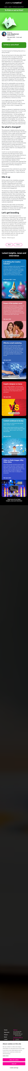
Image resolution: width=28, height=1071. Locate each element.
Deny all (14, 1063)
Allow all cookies (14, 1060)
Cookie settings (14, 1067)
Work (5, 1037)
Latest (10, 6)
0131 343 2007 (18, 1035)
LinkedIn (17, 1039)
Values (6, 1034)
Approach (6, 1032)
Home (5, 6)
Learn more (5, 1055)
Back (9, 244)
